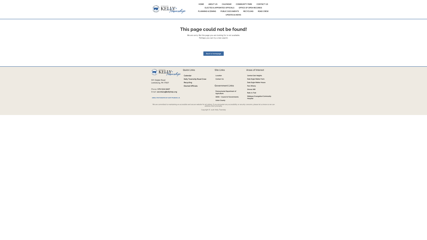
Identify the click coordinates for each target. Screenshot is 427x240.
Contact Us (220, 79)
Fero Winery (251, 86)
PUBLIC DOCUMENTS (230, 11)
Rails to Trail (251, 93)
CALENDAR (226, 4)
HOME (201, 4)
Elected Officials (191, 86)
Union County (220, 100)
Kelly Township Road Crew (195, 79)
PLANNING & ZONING (207, 11)
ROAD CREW (263, 11)
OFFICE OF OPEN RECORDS (250, 8)
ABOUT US (212, 4)
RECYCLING (248, 11)
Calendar (187, 75)
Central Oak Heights (254, 75)
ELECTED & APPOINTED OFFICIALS (219, 8)
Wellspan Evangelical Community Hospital (259, 97)
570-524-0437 (163, 89)
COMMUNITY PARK (244, 4)
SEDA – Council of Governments (227, 97)
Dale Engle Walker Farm (255, 79)
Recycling (188, 82)
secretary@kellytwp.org (167, 92)
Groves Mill (251, 89)
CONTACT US (262, 4)
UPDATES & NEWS (233, 15)
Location (219, 75)
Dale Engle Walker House (256, 82)
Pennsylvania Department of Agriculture (226, 92)
